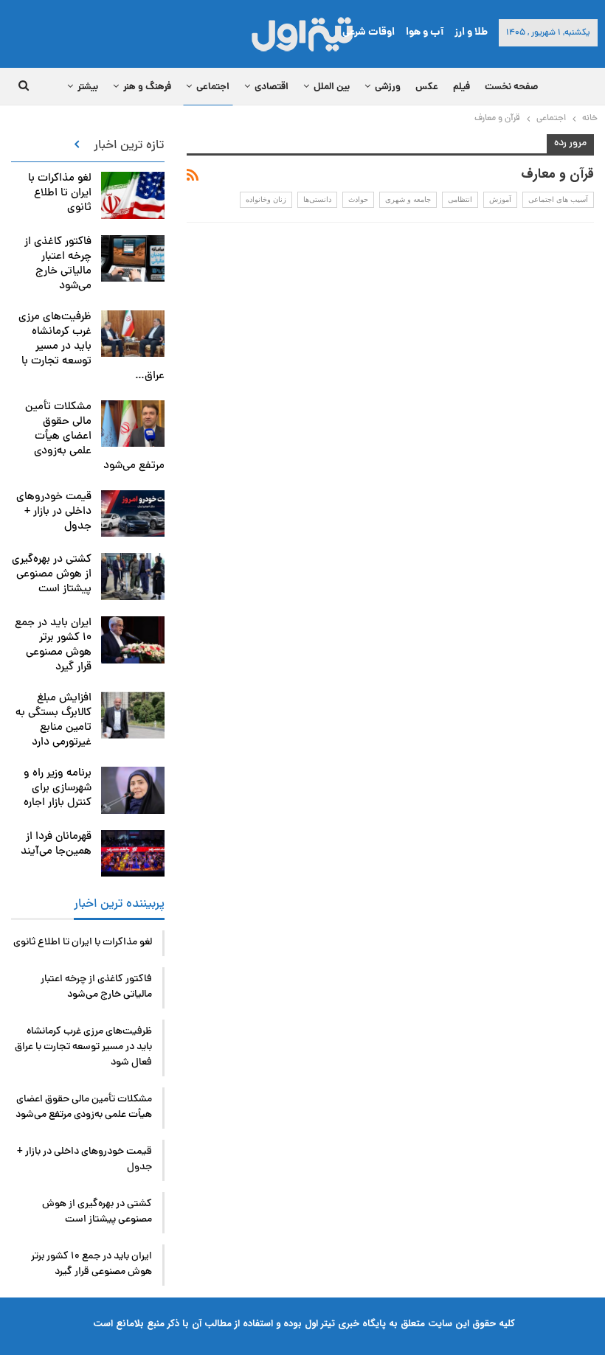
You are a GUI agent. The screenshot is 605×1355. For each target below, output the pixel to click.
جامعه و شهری (408, 199)
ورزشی (388, 87)
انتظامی (460, 199)
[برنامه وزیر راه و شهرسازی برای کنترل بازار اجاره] (133, 790)
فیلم (461, 87)
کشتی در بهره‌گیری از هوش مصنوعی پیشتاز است (51, 574)
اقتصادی (271, 87)
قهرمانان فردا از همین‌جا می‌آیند (56, 844)
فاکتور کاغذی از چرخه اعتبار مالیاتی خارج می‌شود (57, 264)
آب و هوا (424, 32)
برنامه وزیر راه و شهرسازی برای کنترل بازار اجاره (57, 788)
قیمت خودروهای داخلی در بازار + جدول (53, 512)
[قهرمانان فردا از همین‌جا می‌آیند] (133, 853)
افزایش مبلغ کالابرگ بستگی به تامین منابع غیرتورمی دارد (53, 720)
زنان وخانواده (266, 199)
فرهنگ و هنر (147, 87)
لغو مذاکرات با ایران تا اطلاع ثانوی (59, 193)
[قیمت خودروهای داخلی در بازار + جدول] (133, 513)
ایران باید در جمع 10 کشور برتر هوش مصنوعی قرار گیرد (53, 645)
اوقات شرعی (368, 32)
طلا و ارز (471, 32)
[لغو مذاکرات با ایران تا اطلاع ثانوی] (133, 195)
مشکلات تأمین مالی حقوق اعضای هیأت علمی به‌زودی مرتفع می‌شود (83, 1107)
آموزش (500, 199)
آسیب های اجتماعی (558, 199)
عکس (426, 87)
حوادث (358, 199)
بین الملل (332, 87)
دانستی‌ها (317, 199)
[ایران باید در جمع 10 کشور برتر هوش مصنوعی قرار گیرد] (133, 639)
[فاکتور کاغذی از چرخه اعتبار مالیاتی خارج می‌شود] (133, 258)
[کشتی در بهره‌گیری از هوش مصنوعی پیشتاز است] (133, 576)
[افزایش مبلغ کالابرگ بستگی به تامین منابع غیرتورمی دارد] (133, 715)
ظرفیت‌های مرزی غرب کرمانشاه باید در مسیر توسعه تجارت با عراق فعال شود (83, 1047)
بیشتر (87, 87)
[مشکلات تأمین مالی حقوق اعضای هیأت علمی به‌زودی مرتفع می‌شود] (133, 423)
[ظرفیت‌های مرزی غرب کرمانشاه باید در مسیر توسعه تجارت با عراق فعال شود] (133, 334)
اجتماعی (212, 87)
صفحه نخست (511, 87)
